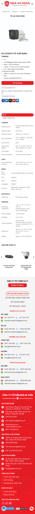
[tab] (17, 294)
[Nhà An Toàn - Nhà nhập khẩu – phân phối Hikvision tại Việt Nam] (17, 3)
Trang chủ (6, 11)
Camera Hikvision (26, 11)
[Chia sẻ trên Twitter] (6, 100)
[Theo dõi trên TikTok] (6, 503)
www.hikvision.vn (11, 425)
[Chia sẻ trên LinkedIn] (17, 100)
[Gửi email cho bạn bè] (10, 100)
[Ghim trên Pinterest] (13, 100)
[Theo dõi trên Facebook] (3, 503)
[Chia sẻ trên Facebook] (3, 100)
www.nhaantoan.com (13, 427)
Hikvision (12, 96)
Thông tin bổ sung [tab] (8, 118)
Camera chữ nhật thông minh (9, 266)
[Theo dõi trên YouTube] (10, 503)
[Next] (33, 261)
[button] (2, 4)
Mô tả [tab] (4, 115)
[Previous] (1, 261)
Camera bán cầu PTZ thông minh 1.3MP (26, 267)
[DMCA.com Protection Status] (22, 508)
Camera (15, 11)
